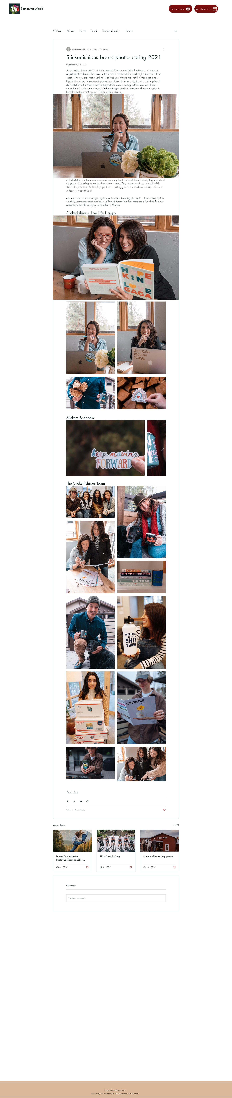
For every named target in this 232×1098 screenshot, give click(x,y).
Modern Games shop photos (158, 856)
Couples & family (110, 30)
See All (176, 825)
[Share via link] (87, 801)
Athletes (70, 30)
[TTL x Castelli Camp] (116, 841)
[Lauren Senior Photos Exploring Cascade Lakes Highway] (72, 841)
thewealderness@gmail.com (115, 1090)
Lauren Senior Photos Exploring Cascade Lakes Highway (69, 858)
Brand (94, 30)
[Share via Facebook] (67, 801)
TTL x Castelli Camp (110, 856)
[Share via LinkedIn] (80, 801)
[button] (175, 31)
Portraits (129, 30)
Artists (83, 30)
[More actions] (164, 49)
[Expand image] (90, 338)
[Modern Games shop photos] (159, 841)
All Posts (57, 30)
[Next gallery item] (162, 448)
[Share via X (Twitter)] (74, 801)
